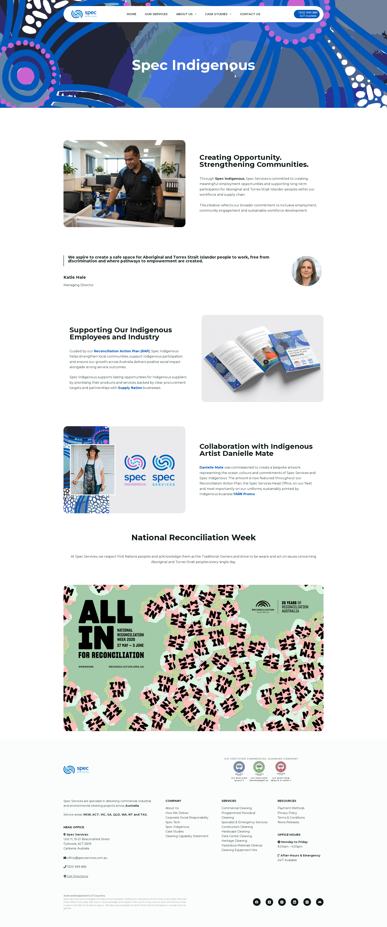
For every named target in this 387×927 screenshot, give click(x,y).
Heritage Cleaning (234, 841)
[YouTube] (307, 902)
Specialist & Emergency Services (244, 822)
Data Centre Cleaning (237, 836)
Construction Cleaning (237, 827)
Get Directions (77, 876)
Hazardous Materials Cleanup (242, 845)
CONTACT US (250, 14)
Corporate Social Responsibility (186, 817)
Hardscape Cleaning (236, 831)
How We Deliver (177, 813)
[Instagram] (282, 902)
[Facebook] (257, 902)
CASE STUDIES (216, 14)
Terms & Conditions (291, 817)
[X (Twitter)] (269, 902)
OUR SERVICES (156, 14)
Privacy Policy (287, 813)
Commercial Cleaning (237, 808)
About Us (172, 808)
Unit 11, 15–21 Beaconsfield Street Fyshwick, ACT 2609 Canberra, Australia (86, 843)
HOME (131, 14)
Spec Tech (172, 822)
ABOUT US (184, 14)
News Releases (288, 822)
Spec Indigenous (177, 827)
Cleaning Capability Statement (186, 836)
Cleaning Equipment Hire (239, 850)
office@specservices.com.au (87, 858)
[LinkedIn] (295, 902)
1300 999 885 (76, 867)
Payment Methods (291, 808)
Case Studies (174, 831)
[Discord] (320, 902)
